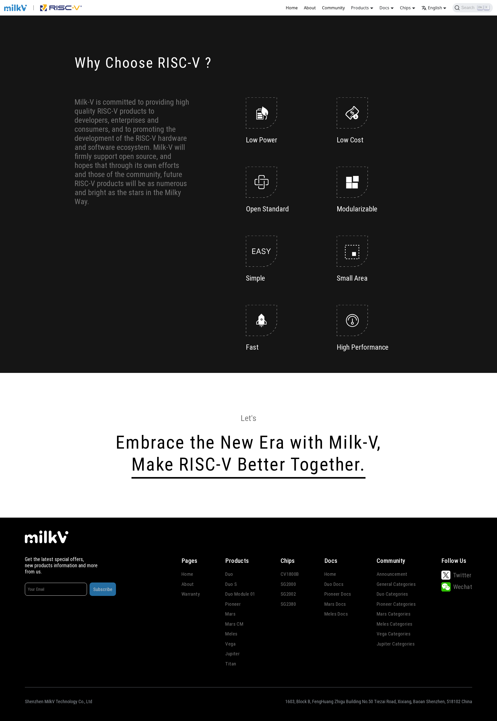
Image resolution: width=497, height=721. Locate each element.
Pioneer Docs (337, 594)
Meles (231, 634)
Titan (230, 664)
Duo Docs (333, 584)
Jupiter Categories (396, 644)
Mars (230, 614)
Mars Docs (335, 604)
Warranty (190, 594)
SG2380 (288, 604)
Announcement (392, 574)
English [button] (435, 8)
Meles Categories (394, 624)
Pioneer (233, 604)
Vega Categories (394, 634)
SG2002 (288, 594)
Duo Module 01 (240, 594)
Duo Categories (392, 594)
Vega (230, 644)
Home (292, 8)
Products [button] (360, 8)
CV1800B (290, 574)
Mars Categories (394, 614)
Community (333, 8)
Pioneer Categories (396, 604)
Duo (229, 574)
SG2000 (288, 584)
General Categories (396, 584)
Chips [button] (405, 8)
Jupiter (232, 654)
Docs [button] (384, 8)
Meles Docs (336, 614)
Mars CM (234, 624)
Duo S (231, 584)
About (310, 8)
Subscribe (102, 589)
